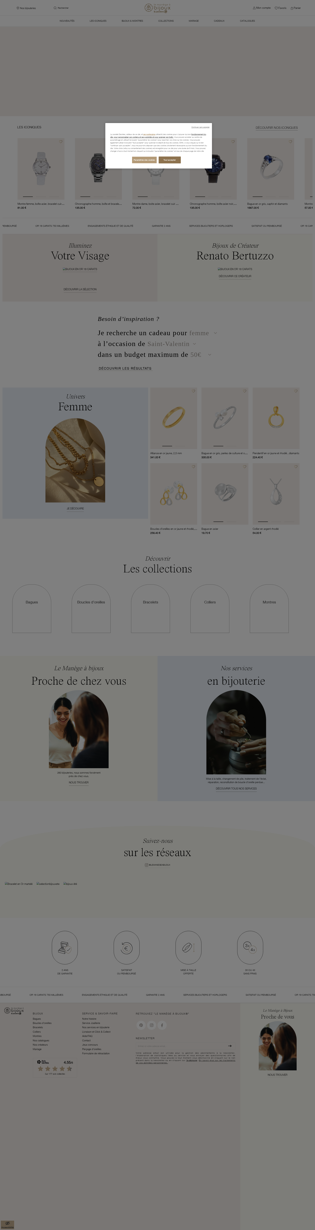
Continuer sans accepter (200, 127)
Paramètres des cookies (144, 160)
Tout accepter (170, 160)
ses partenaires (149, 134)
